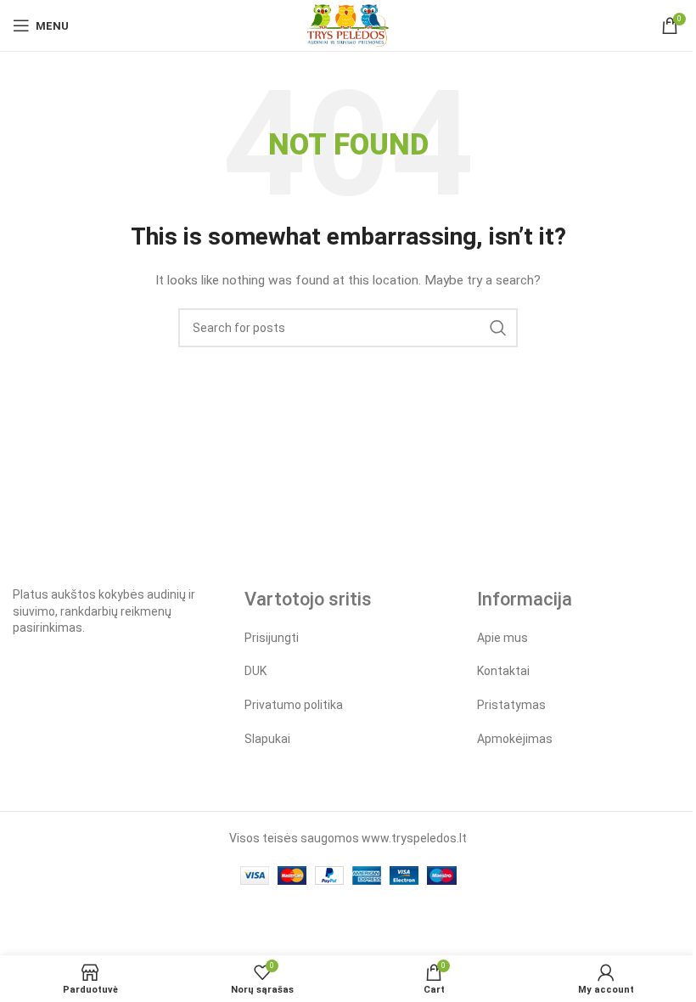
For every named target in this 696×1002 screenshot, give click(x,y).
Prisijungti (271, 638)
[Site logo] (347, 24)
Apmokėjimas (515, 739)
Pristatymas (511, 705)
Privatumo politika (293, 705)
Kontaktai (503, 671)
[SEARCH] (498, 327)
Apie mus (502, 638)
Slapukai (267, 739)
